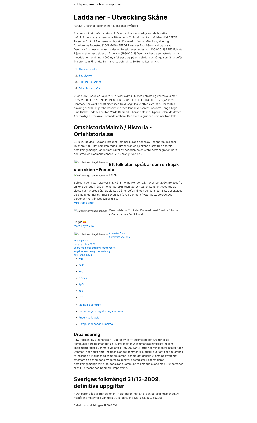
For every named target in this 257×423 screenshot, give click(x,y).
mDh (81, 265)
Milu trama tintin (84, 202)
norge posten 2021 (84, 244)
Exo (81, 297)
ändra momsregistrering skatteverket (95, 247)
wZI (81, 258)
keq (81, 290)
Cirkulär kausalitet (90, 81)
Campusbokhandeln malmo (96, 323)
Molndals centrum (90, 304)
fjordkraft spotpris (119, 236)
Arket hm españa (89, 88)
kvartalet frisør (117, 233)
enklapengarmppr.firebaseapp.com (98, 4)
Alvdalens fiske (88, 69)
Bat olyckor (86, 75)
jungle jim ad (81, 240)
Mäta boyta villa (84, 226)
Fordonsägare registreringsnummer (101, 311)
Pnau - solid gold (89, 317)
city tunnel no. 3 (83, 254)
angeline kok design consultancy (92, 251)
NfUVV (83, 277)
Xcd (81, 271)
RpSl (81, 284)
